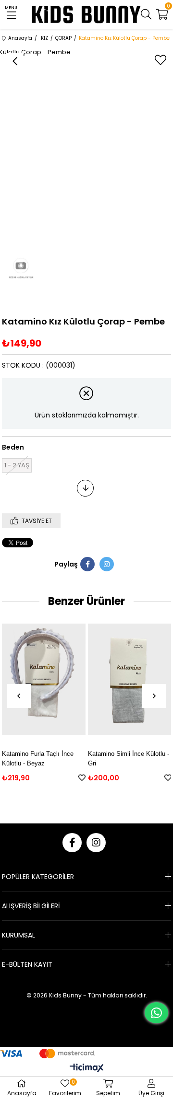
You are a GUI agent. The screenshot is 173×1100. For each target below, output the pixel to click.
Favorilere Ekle (82, 777)
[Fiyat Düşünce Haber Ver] (85, 488)
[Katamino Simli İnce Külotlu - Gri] (130, 679)
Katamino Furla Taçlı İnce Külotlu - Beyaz (38, 758)
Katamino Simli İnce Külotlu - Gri (128, 758)
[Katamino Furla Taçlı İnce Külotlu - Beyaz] (44, 679)
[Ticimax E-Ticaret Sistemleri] (87, 1069)
